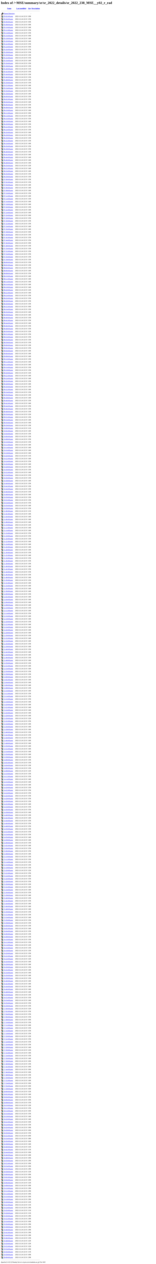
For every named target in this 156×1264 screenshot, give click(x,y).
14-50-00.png (8, 829)
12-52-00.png (8, 666)
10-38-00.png (8, 481)
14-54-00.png (8, 834)
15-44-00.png (8, 903)
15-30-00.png (8, 884)
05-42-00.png (8, 72)
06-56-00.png (8, 174)
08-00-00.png (8, 262)
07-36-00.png (8, 229)
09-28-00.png (8, 384)
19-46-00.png (8, 1238)
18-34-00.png (8, 1138)
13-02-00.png (8, 680)
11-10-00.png (8, 525)
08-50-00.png (8, 331)
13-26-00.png (8, 713)
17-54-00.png (8, 1083)
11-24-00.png (8, 544)
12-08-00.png (8, 605)
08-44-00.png (8, 323)
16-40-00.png (8, 981)
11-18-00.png (8, 536)
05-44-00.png (8, 74)
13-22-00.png (8, 707)
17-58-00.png (8, 1089)
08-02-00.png (8, 265)
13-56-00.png (8, 754)
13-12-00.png (8, 693)
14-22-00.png (8, 790)
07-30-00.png (8, 221)
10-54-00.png (8, 503)
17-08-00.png (8, 1020)
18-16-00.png (8, 1114)
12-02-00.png (8, 597)
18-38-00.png (8, 1144)
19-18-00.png (8, 1199)
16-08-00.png (8, 937)
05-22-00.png (8, 44)
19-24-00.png (8, 1208)
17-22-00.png (8, 1039)
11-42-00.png (8, 569)
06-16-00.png (8, 118)
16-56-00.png (8, 1003)
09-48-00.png (8, 411)
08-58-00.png (8, 342)
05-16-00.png (8, 36)
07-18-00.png (8, 204)
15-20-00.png (8, 870)
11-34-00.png (8, 558)
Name (9, 8)
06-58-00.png (8, 177)
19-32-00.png (8, 1219)
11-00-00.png (8, 511)
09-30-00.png (8, 387)
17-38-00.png (8, 1061)
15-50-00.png (8, 912)
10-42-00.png (8, 486)
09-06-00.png (8, 353)
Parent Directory (9, 13)
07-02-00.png (8, 182)
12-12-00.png (8, 610)
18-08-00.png (8, 1102)
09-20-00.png (8, 373)
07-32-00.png (8, 224)
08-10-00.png (8, 276)
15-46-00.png (8, 906)
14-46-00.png (8, 823)
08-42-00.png (8, 320)
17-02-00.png (8, 1011)
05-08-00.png (8, 25)
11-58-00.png (8, 591)
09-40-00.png (8, 400)
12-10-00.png (8, 608)
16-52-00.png (8, 997)
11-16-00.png (8, 533)
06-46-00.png (8, 160)
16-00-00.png (8, 926)
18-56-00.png (8, 1169)
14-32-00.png (8, 804)
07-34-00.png (8, 226)
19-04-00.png (8, 1180)
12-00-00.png (8, 594)
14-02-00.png (8, 763)
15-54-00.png (8, 917)
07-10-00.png (8, 193)
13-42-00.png (8, 735)
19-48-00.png (8, 1241)
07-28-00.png (8, 218)
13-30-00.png (8, 718)
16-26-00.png (8, 962)
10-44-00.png (8, 489)
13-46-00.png (8, 740)
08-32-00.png (8, 306)
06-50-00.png (8, 165)
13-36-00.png (8, 727)
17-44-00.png (8, 1069)
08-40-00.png (8, 317)
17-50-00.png (8, 1078)
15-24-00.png (8, 876)
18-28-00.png (8, 1130)
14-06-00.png (8, 768)
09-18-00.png (8, 370)
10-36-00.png (8, 478)
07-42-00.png (8, 237)
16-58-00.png (8, 1006)
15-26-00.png (8, 879)
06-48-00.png (8, 163)
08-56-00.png (8, 340)
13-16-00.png (8, 699)
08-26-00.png (8, 298)
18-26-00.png (8, 1127)
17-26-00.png (8, 1044)
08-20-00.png (8, 290)
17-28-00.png (8, 1047)
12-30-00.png (8, 635)
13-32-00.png (8, 721)
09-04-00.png (8, 351)
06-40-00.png (8, 152)
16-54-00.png (8, 1000)
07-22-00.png (8, 210)
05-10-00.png (8, 27)
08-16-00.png (8, 284)
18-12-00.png (8, 1108)
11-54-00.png (8, 586)
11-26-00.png (8, 547)
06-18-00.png (8, 121)
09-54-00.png (8, 420)
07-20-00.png (8, 207)
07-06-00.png (8, 188)
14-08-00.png (8, 771)
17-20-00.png (8, 1036)
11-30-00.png (8, 552)
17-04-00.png (8, 1014)
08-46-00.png (8, 326)
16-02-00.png (8, 928)
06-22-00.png (8, 127)
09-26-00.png (8, 381)
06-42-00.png (8, 154)
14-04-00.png (8, 765)
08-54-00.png (8, 337)
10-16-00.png (8, 450)
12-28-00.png (8, 633)
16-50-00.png (8, 995)
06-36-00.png (8, 146)
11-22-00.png (8, 541)
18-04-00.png (8, 1097)
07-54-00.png (8, 254)
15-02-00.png (8, 845)
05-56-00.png (8, 91)
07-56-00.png (8, 257)
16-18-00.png (8, 950)
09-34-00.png (8, 392)
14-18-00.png (8, 785)
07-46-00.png (8, 243)
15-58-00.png (8, 923)
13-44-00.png (8, 738)
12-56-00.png (8, 671)
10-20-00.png (8, 456)
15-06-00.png (8, 851)
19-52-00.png (8, 1246)
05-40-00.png (8, 69)
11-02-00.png (8, 514)
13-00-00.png (8, 677)
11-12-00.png (8, 528)
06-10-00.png (8, 110)
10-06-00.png (8, 436)
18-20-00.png (8, 1119)
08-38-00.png (8, 315)
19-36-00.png (8, 1224)
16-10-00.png (8, 939)
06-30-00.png (8, 138)
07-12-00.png (8, 196)
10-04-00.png (8, 434)
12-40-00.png (8, 649)
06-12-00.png (8, 113)
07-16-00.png (8, 201)
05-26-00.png (8, 49)
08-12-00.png (8, 279)
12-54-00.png (8, 669)
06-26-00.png (8, 132)
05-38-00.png (8, 66)
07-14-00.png (8, 199)
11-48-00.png (8, 577)
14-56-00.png (8, 837)
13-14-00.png (8, 696)
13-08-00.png (8, 688)
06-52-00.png (8, 168)
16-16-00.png (8, 948)
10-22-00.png (8, 458)
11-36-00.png (8, 561)
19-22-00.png (8, 1205)
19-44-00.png (8, 1235)
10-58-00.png (8, 508)
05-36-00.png (8, 63)
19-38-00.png (8, 1227)
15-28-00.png (8, 881)
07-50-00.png (8, 248)
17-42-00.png (8, 1067)
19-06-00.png (8, 1183)
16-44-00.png (8, 986)
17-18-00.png (8, 1033)
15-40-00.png (8, 898)
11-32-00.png (8, 555)
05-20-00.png (8, 41)
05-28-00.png (8, 52)
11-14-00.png (8, 530)
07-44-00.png (8, 240)
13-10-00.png (8, 691)
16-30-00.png (8, 967)
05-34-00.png (8, 60)
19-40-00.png (8, 1230)
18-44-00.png (8, 1152)
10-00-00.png (8, 428)
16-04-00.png (8, 931)
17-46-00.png (8, 1072)
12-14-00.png (8, 613)
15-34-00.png (8, 890)
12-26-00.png (8, 630)
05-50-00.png (8, 83)
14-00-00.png (8, 760)
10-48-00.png (8, 494)
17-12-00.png (8, 1025)
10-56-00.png (8, 505)
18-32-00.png (8, 1136)
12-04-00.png (8, 599)
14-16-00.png (8, 782)
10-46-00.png (8, 492)
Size (29, 8)
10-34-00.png (8, 475)
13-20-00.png (8, 704)
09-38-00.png (8, 398)
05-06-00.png (8, 22)
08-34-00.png (8, 309)
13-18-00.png (8, 702)
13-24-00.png (8, 710)
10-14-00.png (8, 447)
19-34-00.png (8, 1221)
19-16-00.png (8, 1196)
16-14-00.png (8, 945)
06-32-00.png (8, 141)
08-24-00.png (8, 295)
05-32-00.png (8, 58)
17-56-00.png (8, 1086)
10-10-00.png (8, 442)
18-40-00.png (8, 1147)
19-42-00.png (8, 1232)
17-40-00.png (8, 1064)
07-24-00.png (8, 212)
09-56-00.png (8, 423)
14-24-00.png (8, 793)
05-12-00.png (8, 30)
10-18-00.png (8, 453)
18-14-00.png (8, 1111)
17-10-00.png (8, 1022)
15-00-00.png (8, 843)
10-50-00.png (8, 497)
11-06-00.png (8, 519)
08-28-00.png (8, 301)
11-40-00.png (8, 566)
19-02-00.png (8, 1177)
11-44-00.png (8, 572)
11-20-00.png (8, 539)
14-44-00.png (8, 821)
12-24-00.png (8, 627)
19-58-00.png (8, 1254)
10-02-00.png (8, 431)
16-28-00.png (8, 964)
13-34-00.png (8, 724)
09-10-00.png (8, 359)
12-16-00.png (8, 616)
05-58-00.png (8, 94)
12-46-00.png (8, 657)
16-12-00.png (8, 942)
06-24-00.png (8, 130)
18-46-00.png (8, 1155)
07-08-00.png (8, 190)
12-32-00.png (8, 638)
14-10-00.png (8, 774)
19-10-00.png (8, 1188)
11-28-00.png (8, 550)
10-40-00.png (8, 483)
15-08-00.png (8, 854)
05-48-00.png (8, 80)
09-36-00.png (8, 395)
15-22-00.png (8, 873)
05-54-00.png (8, 88)
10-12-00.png (8, 445)
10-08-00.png (8, 439)
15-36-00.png (8, 892)
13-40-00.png (8, 732)
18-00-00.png (8, 1091)
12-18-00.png (8, 619)
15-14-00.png (8, 862)
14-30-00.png (8, 801)
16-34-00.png (8, 973)
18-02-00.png (8, 1094)
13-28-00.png (8, 716)
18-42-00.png (8, 1149)
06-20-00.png (8, 124)
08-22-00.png (8, 293)
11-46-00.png (8, 575)
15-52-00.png (8, 915)
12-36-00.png (8, 644)
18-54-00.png (8, 1166)
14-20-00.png (8, 787)
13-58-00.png (8, 757)
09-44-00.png (8, 406)
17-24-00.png (8, 1042)
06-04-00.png (8, 102)
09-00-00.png (8, 345)
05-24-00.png (8, 47)
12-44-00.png (8, 655)
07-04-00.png (8, 185)
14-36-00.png (8, 809)
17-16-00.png (8, 1031)
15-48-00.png (8, 909)
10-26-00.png (8, 464)
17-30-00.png (8, 1050)
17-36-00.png (8, 1058)
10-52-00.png (8, 500)
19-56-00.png (8, 1252)
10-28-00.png (8, 467)
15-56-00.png (8, 920)
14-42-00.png (8, 818)
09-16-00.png (8, 367)
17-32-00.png (8, 1053)
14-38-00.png (8, 812)
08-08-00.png (8, 273)
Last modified (21, 8)
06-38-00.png (8, 149)
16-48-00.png (8, 992)
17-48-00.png (8, 1075)
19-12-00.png (8, 1191)
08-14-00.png (8, 282)
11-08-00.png (8, 522)
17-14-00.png (8, 1028)
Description (36, 8)
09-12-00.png (8, 362)
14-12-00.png (8, 776)
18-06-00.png (8, 1100)
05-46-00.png (8, 77)
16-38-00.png (8, 978)
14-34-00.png (8, 807)
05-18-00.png (8, 38)
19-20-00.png (8, 1202)
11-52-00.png (8, 583)
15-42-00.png (8, 901)
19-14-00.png (8, 1194)
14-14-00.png (8, 779)
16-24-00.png (8, 959)
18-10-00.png (8, 1105)
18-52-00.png (8, 1163)
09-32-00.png (8, 389)
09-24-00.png (8, 378)
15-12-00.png (8, 859)
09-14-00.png (8, 364)
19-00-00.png (8, 1174)
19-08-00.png (8, 1185)
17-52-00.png (8, 1080)
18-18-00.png (8, 1116)
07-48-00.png (8, 246)
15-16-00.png (8, 865)
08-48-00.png (8, 329)
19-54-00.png (8, 1249)
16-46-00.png (8, 989)
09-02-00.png (8, 348)
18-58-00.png (8, 1172)
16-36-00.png (8, 975)
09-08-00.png (8, 356)
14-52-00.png (8, 832)
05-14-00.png (8, 33)
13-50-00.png (8, 746)
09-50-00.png (8, 414)
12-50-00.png (8, 663)
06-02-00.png (8, 99)
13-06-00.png (8, 685)
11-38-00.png (8, 563)
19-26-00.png (8, 1210)
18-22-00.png (8, 1122)
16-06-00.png (8, 934)
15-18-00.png (8, 868)
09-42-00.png (8, 403)
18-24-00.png (8, 1125)
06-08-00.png (8, 107)
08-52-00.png (8, 334)
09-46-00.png (8, 409)
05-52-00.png (8, 85)
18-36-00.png (8, 1141)
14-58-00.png (8, 840)
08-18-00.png (8, 287)
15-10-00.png (8, 856)
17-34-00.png (8, 1055)
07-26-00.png (8, 215)
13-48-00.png (8, 743)
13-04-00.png (8, 682)
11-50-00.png (8, 580)
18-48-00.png (8, 1158)
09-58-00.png (8, 425)
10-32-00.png (8, 472)
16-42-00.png (8, 984)
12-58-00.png (8, 674)
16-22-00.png (8, 956)
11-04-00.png (8, 517)
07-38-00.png (8, 232)
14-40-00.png (8, 815)
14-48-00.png (8, 826)
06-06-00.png (8, 105)
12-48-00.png (8, 660)
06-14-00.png (8, 116)
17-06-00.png (8, 1017)
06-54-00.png (8, 171)
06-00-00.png (8, 96)
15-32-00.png (8, 887)
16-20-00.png (8, 953)
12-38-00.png (8, 646)
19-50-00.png (8, 1243)
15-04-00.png (8, 848)
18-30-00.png (8, 1133)
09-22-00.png (8, 376)
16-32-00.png (8, 970)
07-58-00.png (8, 259)
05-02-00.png (8, 16)
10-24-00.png (8, 461)
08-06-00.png (8, 271)
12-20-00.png (8, 622)
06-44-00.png (8, 157)
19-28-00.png (8, 1213)
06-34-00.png (8, 143)
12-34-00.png (8, 641)
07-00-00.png (8, 179)
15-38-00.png (8, 895)
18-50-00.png (8, 1161)
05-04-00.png (8, 19)
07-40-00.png (8, 235)
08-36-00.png (8, 312)
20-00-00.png (8, 1257)
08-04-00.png (8, 268)
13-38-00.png (8, 729)
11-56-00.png (8, 588)
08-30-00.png (8, 304)
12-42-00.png (8, 652)
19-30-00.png (8, 1216)
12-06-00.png (8, 602)
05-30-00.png (8, 55)
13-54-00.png (8, 751)
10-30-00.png (8, 470)
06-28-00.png (8, 135)
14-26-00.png (8, 796)
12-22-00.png (8, 624)
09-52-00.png (8, 417)
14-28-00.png (8, 798)
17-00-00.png (8, 1008)
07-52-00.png (8, 251)
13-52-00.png (8, 749)
